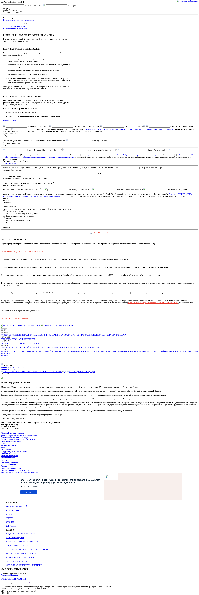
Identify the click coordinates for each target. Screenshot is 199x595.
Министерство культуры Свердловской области (21, 325)
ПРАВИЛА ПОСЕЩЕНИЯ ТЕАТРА (94, 335)
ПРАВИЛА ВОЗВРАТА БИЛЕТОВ (65, 335)
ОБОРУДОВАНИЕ (80, 347)
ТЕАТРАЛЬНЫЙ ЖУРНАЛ (49, 351)
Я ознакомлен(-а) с (115, 155)
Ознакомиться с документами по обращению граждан (22, 252)
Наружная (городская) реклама (60, 209)
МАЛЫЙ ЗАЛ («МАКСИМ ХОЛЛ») (57, 347)
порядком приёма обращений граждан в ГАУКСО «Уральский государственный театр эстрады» (123, 155)
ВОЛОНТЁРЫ (161, 351)
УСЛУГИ (9, 518)
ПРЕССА (28, 343)
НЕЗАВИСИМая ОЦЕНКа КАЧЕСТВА (22, 542)
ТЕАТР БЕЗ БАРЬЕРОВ (117, 351)
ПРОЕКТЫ (10, 514)
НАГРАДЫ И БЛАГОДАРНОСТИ (141, 351)
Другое (8, 223)
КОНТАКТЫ (6, 356)
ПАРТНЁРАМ (93, 347)
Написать (28, 492)
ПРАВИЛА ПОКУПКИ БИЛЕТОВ (37, 335)
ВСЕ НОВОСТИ (7, 343)
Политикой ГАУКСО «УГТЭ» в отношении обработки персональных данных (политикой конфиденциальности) (129, 129)
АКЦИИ (35, 343)
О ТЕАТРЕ (24, 351)
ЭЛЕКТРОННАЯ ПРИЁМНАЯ (32, 372)
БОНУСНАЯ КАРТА (117, 335)
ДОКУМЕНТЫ (101, 351)
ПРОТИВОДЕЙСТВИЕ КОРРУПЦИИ (21, 553)
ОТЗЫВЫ (33, 351)
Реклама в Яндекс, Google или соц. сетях (22, 214)
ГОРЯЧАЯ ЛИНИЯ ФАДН (16, 561)
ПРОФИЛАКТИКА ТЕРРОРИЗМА (20, 557)
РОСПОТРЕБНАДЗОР (15, 538)
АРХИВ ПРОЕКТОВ (27, 339)
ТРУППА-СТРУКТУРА (10, 351)
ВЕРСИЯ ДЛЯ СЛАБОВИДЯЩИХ (82, 372)
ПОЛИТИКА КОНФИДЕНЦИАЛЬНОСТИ (77, 351)
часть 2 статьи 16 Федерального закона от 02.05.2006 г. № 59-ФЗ (153, 303)
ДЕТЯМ (15, 339)
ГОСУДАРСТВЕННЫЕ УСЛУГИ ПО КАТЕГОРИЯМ (27, 549)
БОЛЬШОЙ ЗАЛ (36, 347)
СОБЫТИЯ (19, 343)
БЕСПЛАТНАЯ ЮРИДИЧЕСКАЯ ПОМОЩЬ (24, 565)
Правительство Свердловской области (58, 325)
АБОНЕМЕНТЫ (12, 510)
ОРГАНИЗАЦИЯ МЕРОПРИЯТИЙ (15, 347)
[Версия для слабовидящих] (188, 1)
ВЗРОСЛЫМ (6, 339)
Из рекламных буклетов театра (18, 220)
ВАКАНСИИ (172, 351)
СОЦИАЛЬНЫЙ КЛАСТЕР (17, 546)
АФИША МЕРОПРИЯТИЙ (12, 335)
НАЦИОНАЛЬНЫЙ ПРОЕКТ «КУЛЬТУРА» (23, 534)
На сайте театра (12, 218)
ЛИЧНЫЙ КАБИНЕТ (12, 372)
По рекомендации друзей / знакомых (20, 216)
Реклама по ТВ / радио (14, 211)
